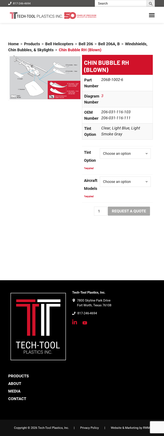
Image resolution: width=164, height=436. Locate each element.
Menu (152, 15)
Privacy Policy (89, 428)
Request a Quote (129, 211)
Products (18, 376)
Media (14, 391)
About (14, 383)
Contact (17, 398)
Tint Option (90, 156)
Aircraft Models (90, 184)
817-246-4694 (22, 3)
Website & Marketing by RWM (130, 428)
